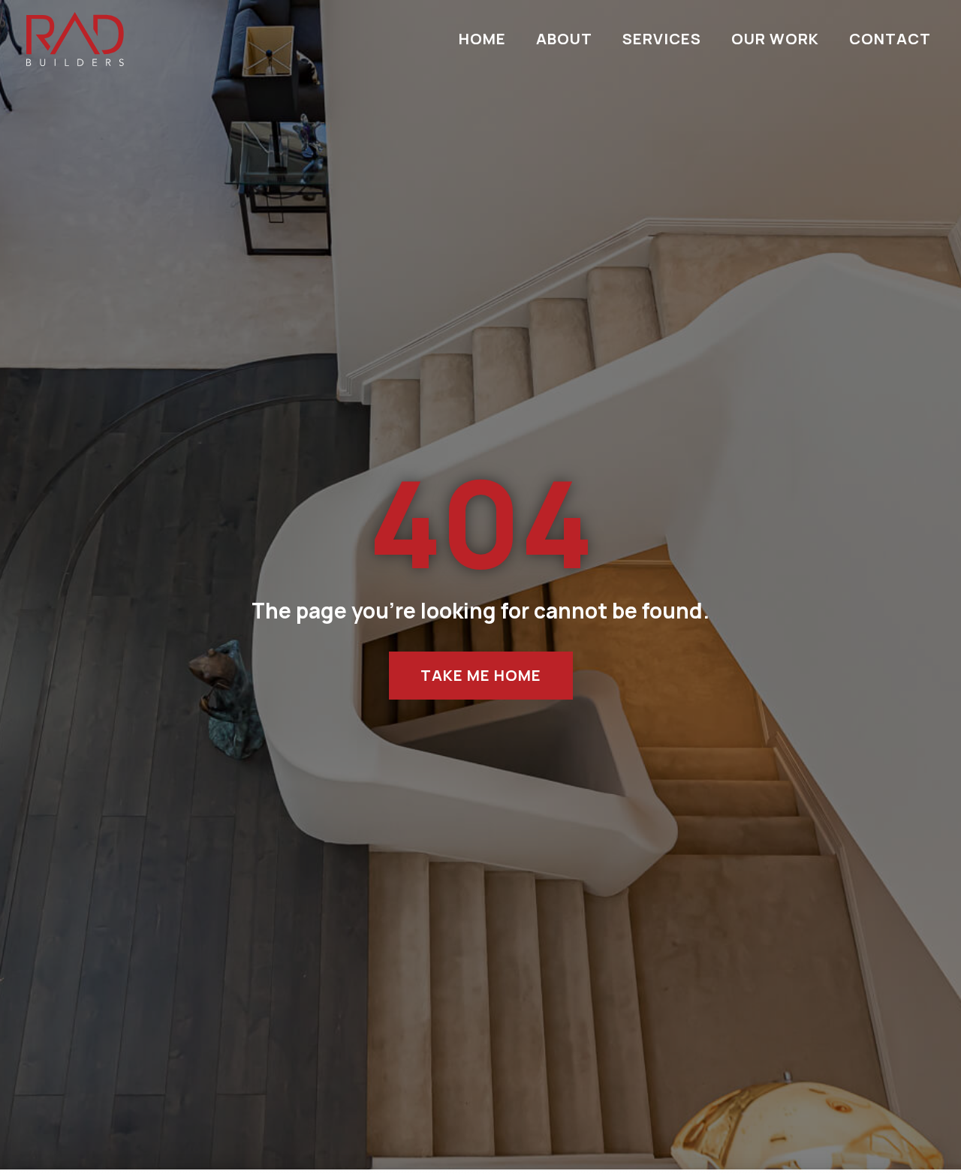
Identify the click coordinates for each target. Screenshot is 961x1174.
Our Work (775, 39)
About (564, 39)
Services (661, 39)
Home (482, 39)
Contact (890, 39)
